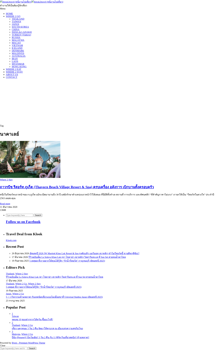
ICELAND (17, 48)
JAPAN (15, 24)
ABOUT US (12, 74)
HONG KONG (19, 66)
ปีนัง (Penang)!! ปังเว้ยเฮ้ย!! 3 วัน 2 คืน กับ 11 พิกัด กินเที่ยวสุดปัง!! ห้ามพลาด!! (50, 337)
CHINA (15, 29)
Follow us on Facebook (23, 222)
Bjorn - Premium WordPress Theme (28, 343)
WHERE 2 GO (13, 16)
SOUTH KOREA (20, 27)
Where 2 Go (21, 283)
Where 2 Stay (6, 179)
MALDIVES (18, 53)
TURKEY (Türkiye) (21, 35)
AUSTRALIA (19, 56)
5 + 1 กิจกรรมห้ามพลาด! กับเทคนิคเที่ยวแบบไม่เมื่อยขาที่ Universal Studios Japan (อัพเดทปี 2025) (54, 297)
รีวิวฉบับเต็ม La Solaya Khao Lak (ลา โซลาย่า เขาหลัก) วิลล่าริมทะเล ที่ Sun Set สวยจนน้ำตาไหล (77, 257)
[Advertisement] (108, 101)
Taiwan (15, 316)
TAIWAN (16, 21)
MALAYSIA (18, 40)
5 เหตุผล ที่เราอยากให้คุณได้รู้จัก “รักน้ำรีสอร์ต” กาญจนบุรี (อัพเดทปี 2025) (67, 261)
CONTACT (11, 77)
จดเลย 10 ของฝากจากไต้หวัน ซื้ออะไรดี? (32, 319)
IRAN (15, 58)
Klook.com (11, 240)
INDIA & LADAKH (22, 32)
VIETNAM (17, 45)
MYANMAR (18, 64)
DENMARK (18, 50)
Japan (8, 293)
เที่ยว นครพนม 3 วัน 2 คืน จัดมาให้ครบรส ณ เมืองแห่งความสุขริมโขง (47, 328)
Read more (5, 203)
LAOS (15, 61)
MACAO (16, 42)
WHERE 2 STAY (14, 72)
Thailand (10, 273)
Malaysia (16, 334)
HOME (9, 13)
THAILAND (18, 19)
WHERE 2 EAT (13, 69)
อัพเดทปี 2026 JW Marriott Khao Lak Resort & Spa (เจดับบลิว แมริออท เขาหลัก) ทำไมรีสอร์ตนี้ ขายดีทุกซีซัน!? (84, 253)
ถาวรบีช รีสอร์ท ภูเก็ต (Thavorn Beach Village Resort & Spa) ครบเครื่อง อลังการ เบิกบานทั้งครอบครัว (77, 187)
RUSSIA (16, 37)
